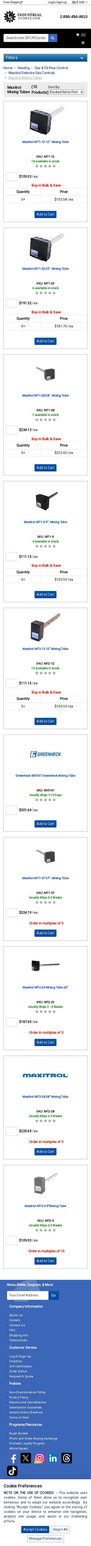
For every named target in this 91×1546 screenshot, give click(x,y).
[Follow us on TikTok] (13, 1472)
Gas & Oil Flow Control (51, 68)
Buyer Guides (18, 1433)
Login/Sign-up (57, 2)
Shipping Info (18, 1335)
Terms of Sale (19, 1417)
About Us (16, 1315)
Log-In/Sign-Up (20, 1356)
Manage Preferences (45, 1538)
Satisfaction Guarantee (25, 1407)
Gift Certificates (20, 1366)
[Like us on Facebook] (14, 1459)
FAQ (12, 1330)
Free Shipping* (13, 2)
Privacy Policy (18, 1397)
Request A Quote (21, 1376)
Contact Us (17, 1325)
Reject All (60, 1529)
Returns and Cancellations (27, 1402)
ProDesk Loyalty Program (27, 1443)
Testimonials (18, 1340)
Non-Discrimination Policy (27, 1392)
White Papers (18, 1448)
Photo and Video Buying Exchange (33, 1438)
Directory (15, 1361)
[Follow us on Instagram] (41, 1459)
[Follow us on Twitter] (27, 1459)
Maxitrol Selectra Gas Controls (32, 73)
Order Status (18, 1371)
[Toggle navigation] (83, 43)
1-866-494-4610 (74, 17)
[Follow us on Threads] (67, 1459)
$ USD (80, 2)
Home (8, 68)
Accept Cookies (35, 1529)
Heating (24, 68)
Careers (14, 1320)
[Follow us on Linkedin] (54, 1459)
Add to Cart (45, 214)
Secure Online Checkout (26, 1412)
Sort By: (54, 87)
